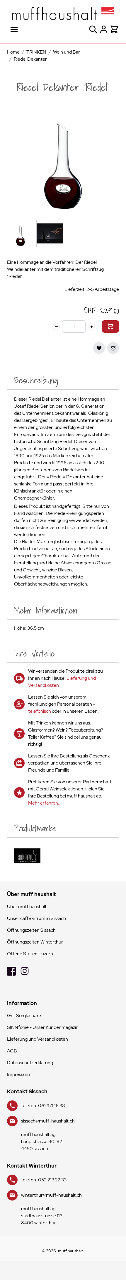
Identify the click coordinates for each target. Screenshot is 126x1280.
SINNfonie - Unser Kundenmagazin (43, 1027)
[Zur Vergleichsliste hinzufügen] (113, 348)
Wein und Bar (66, 52)
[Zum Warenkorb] (110, 326)
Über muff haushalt (27, 906)
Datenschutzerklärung (30, 1063)
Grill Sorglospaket (25, 1015)
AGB (12, 1051)
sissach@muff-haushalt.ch (48, 1121)
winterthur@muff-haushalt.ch (51, 1195)
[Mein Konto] (103, 29)
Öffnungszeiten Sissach (31, 930)
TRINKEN (36, 52)
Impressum (18, 1074)
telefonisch (39, 711)
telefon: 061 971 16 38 (43, 1105)
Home (13, 52)
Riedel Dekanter (30, 59)
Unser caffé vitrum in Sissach (36, 918)
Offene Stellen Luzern (30, 954)
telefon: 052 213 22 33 (44, 1180)
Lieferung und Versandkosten (37, 1039)
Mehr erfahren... (45, 803)
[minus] (56, 326)
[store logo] (63, 13)
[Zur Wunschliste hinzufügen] (99, 348)
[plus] (91, 326)
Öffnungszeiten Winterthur (35, 942)
